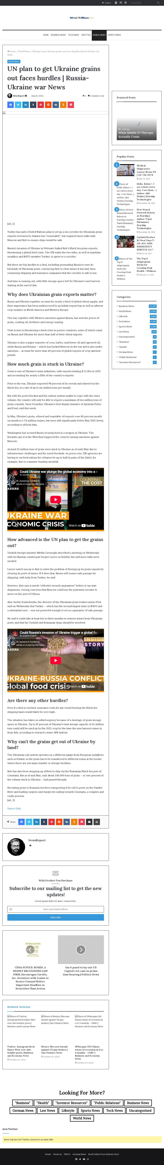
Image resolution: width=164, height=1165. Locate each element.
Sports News (114, 35)
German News (126, 352)
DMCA (67, 1154)
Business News (58, 35)
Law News (124, 331)
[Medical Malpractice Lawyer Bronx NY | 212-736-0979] (125, 170)
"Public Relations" (128, 357)
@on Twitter (10, 1129)
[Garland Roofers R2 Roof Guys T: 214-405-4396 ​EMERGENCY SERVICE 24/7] (125, 242)
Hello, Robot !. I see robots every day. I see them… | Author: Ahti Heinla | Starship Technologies (146, 191)
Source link (14, 808)
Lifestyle (86, 35)
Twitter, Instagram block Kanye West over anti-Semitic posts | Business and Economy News (21, 1051)
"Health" (123, 347)
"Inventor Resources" (130, 362)
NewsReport (19, 96)
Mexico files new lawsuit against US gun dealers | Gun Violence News (54, 1049)
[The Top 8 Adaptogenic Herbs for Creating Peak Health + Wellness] (125, 269)
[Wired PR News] (82, 18)
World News (99, 35)
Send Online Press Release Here (103, 1154)
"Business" (124, 342)
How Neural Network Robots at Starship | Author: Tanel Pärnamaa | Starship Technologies (146, 219)
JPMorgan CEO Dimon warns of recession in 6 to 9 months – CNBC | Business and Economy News (89, 1052)
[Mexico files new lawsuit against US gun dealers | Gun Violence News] (55, 1029)
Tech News (73, 35)
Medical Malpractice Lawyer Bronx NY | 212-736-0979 (146, 170)
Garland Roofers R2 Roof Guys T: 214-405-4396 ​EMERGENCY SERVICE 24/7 (146, 243)
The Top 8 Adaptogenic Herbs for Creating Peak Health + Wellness (146, 264)
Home (46, 35)
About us (57, 1154)
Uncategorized (127, 336)
